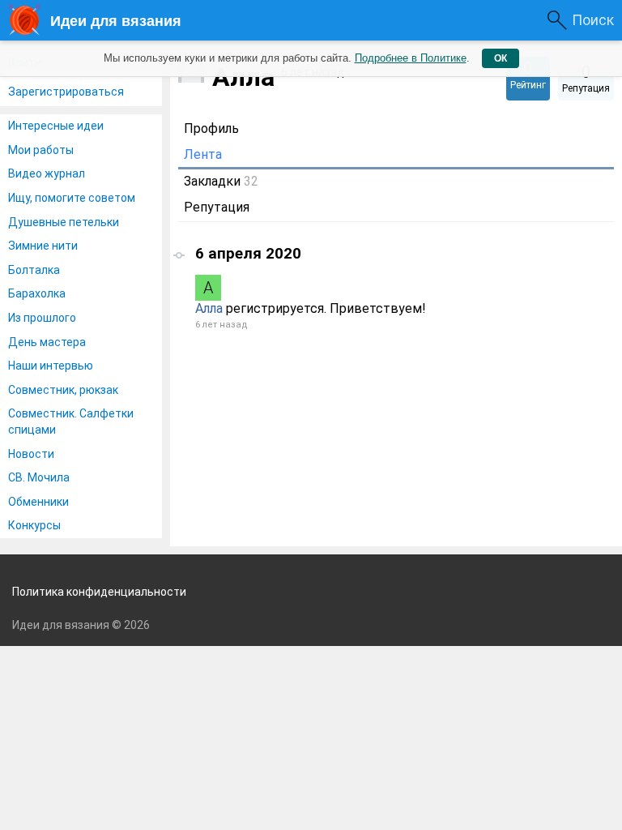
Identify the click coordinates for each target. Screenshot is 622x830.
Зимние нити (43, 245)
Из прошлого (42, 317)
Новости (31, 453)
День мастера (47, 342)
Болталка (34, 269)
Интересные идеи (56, 125)
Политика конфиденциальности (99, 591)
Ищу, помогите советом (71, 197)
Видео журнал (46, 173)
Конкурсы (34, 525)
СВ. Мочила (39, 477)
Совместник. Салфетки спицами (71, 421)
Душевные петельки (63, 222)
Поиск (593, 19)
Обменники (38, 501)
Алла (209, 308)
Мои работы (41, 149)
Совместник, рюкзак (63, 389)
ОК (500, 58)
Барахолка (37, 293)
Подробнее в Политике (410, 58)
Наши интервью (50, 365)
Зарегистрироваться (66, 91)
